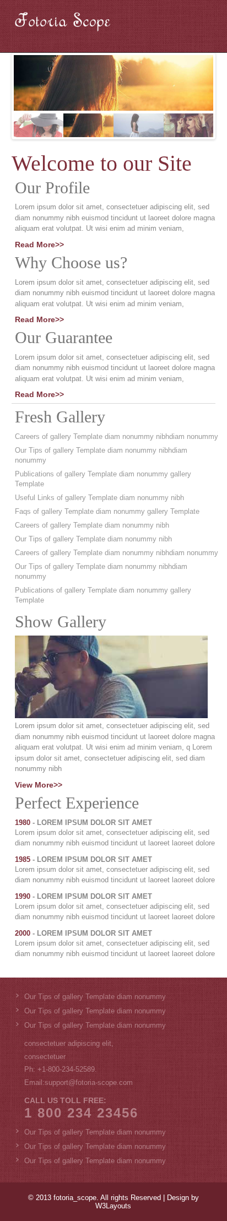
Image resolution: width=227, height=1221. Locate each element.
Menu (196, 26)
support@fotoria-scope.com (89, 1082)
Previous (22, 93)
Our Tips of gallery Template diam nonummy (95, 996)
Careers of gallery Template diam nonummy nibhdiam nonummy (116, 436)
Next (205, 93)
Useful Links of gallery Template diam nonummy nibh (99, 497)
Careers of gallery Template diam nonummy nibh (92, 525)
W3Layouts (113, 1206)
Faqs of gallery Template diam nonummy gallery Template (107, 511)
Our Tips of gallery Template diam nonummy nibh (93, 539)
